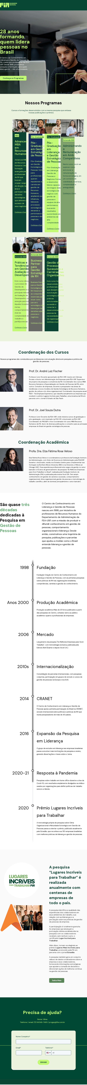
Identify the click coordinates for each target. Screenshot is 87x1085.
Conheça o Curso (21, 212)
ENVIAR (43, 1062)
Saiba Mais (56, 980)
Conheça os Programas (13, 78)
